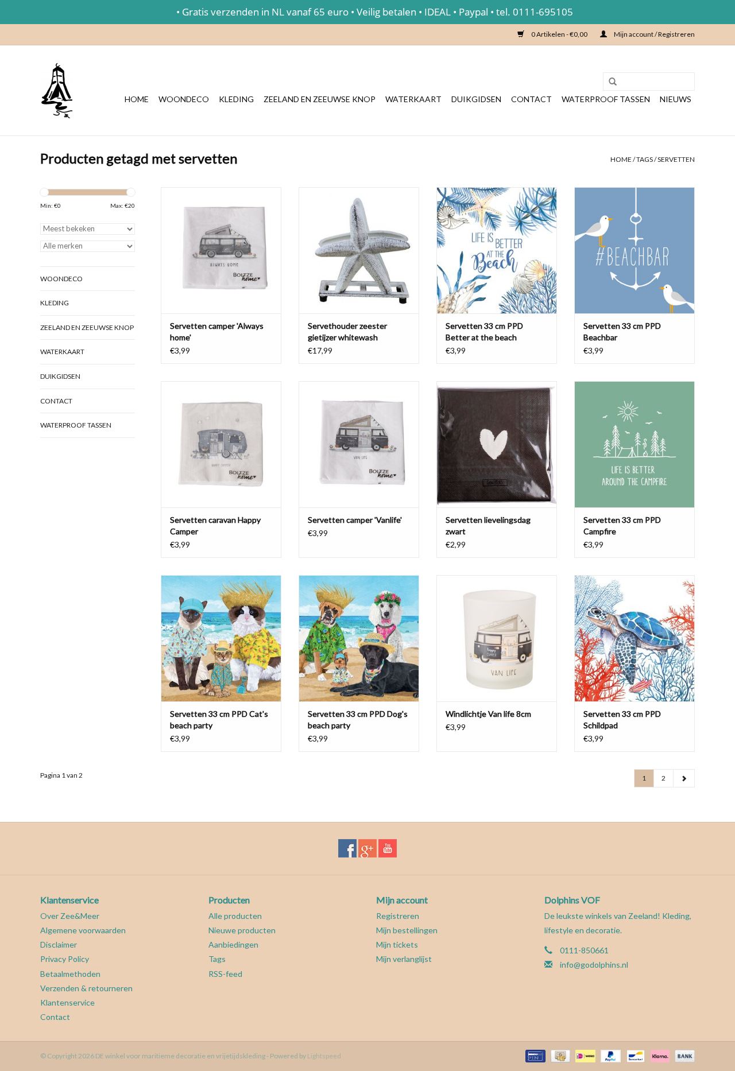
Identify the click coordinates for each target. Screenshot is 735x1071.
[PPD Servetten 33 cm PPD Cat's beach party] (221, 638)
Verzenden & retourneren (86, 988)
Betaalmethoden (70, 974)
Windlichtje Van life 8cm (488, 714)
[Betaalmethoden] (533, 1055)
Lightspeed (324, 1055)
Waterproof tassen (606, 99)
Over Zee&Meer (69, 916)
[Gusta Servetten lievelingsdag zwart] (496, 444)
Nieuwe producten (242, 930)
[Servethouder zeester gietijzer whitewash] (359, 250)
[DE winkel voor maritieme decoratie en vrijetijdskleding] (56, 90)
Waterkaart (413, 99)
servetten (676, 159)
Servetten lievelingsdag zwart (488, 525)
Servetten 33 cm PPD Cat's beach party (219, 719)
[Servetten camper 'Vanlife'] (359, 444)
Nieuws (675, 99)
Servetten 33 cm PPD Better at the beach (484, 331)
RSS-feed (225, 974)
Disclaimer (58, 944)
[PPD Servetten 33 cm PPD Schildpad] (634, 638)
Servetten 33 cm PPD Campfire (622, 525)
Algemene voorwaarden (83, 930)
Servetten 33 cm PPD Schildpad (622, 719)
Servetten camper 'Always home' (217, 331)
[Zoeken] (608, 82)
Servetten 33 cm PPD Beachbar (622, 331)
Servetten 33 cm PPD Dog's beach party (358, 719)
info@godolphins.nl (594, 964)
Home (137, 99)
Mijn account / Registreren (654, 34)
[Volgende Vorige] (684, 778)
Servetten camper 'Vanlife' (355, 520)
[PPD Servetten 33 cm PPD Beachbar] (634, 250)
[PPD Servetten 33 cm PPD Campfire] (634, 444)
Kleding (236, 99)
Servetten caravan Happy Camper (215, 525)
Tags (644, 159)
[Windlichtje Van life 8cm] (496, 638)
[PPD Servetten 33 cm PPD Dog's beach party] (359, 638)
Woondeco (183, 99)
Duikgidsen (476, 99)
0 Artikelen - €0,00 (559, 34)
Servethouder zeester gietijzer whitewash (347, 331)
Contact (531, 99)
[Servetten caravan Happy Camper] (221, 444)
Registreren (397, 916)
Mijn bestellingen (407, 930)
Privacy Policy (64, 959)
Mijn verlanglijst (404, 959)
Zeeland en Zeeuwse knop (320, 99)
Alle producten (235, 916)
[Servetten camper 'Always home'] (221, 250)
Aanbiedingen (233, 944)
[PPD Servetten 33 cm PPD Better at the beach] (496, 250)
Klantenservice (67, 1002)
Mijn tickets (397, 944)
